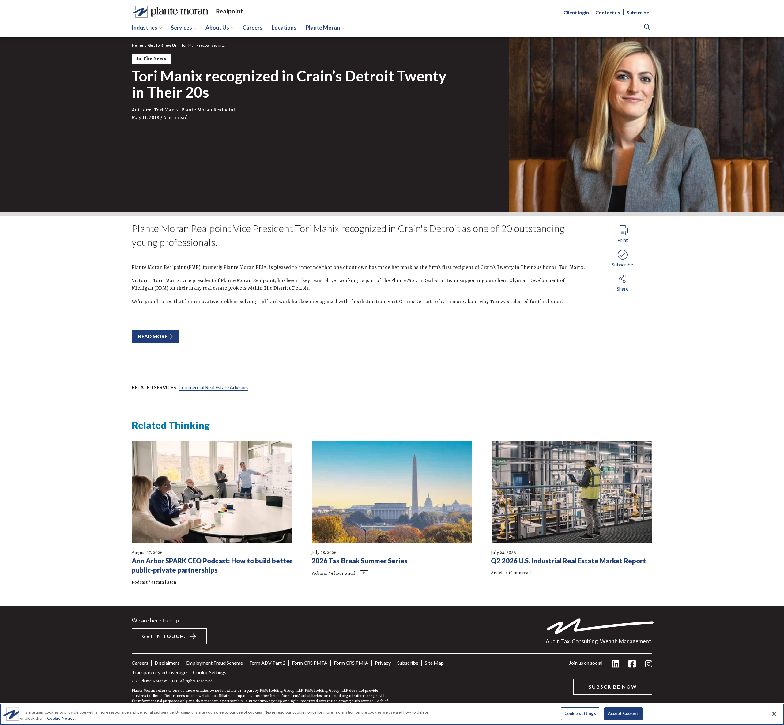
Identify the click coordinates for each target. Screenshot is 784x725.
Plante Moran (323, 27)
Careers (252, 27)
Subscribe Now (613, 686)
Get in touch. (164, 636)
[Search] (647, 28)
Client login (576, 12)
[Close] (774, 713)
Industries (144, 27)
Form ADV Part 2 (267, 663)
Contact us (607, 12)
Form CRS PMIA (351, 663)
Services (181, 27)
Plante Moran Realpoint (208, 110)
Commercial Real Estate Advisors (213, 387)
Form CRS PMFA (309, 663)
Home (137, 45)
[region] (392, 714)
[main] (392, 362)
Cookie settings (209, 672)
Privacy (383, 663)
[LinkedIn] (615, 664)
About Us (217, 27)
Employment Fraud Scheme (214, 663)
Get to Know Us (162, 45)
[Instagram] (648, 664)
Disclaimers (167, 663)
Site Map (434, 663)
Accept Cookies (623, 713)
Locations (284, 27)
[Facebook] (632, 664)
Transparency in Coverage (159, 672)
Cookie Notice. (61, 718)
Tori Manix (166, 110)
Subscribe (638, 12)
